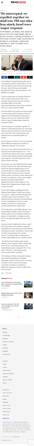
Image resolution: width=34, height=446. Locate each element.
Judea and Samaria (8, 373)
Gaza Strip (6, 396)
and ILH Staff (3, 51)
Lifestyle (5, 376)
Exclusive (5, 348)
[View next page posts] (18, 317)
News (6, 10)
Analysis (5, 332)
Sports (5, 383)
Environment (6, 354)
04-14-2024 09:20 (14, 51)
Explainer (5, 351)
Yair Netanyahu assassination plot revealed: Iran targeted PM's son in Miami (11, 284)
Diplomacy (6, 389)
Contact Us (6, 414)
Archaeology (6, 335)
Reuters (4, 49)
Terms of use (6, 405)
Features (5, 361)
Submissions (6, 411)
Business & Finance (8, 341)
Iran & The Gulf (7, 393)
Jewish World (7, 370)
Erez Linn (5, 288)
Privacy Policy (7, 408)
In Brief (5, 367)
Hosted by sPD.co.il (6, 440)
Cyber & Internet (7, 379)
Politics (5, 399)
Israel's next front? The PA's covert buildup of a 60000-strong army (10, 306)
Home (1, 10)
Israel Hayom (16, 436)
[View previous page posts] (15, 317)
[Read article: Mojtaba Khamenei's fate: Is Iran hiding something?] (28, 295)
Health (4, 364)
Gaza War (8, 273)
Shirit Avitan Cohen (7, 310)
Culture (5, 345)
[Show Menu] (2, 2)
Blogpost (5, 338)
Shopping (5, 402)
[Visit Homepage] (18, 2)
